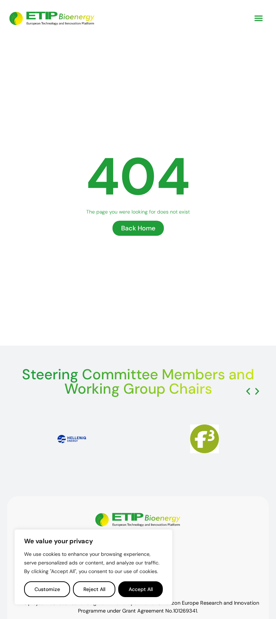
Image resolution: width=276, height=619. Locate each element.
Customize (47, 589)
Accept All (141, 589)
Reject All (94, 589)
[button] (259, 18)
